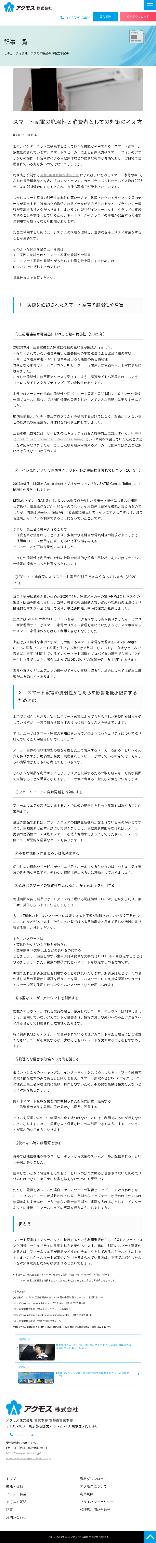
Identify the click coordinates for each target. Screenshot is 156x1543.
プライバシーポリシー (97, 1502)
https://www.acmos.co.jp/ (23, 1453)
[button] (150, 5)
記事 (9, 1509)
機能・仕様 (14, 1486)
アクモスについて (93, 1486)
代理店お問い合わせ (95, 1509)
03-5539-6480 (78, 18)
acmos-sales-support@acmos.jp (28, 1458)
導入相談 (108, 16)
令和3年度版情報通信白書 (59, 175)
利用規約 (87, 1494)
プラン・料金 (16, 1494)
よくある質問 (16, 1502)
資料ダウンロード (138, 16)
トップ (11, 1479)
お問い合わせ (16, 1517)
